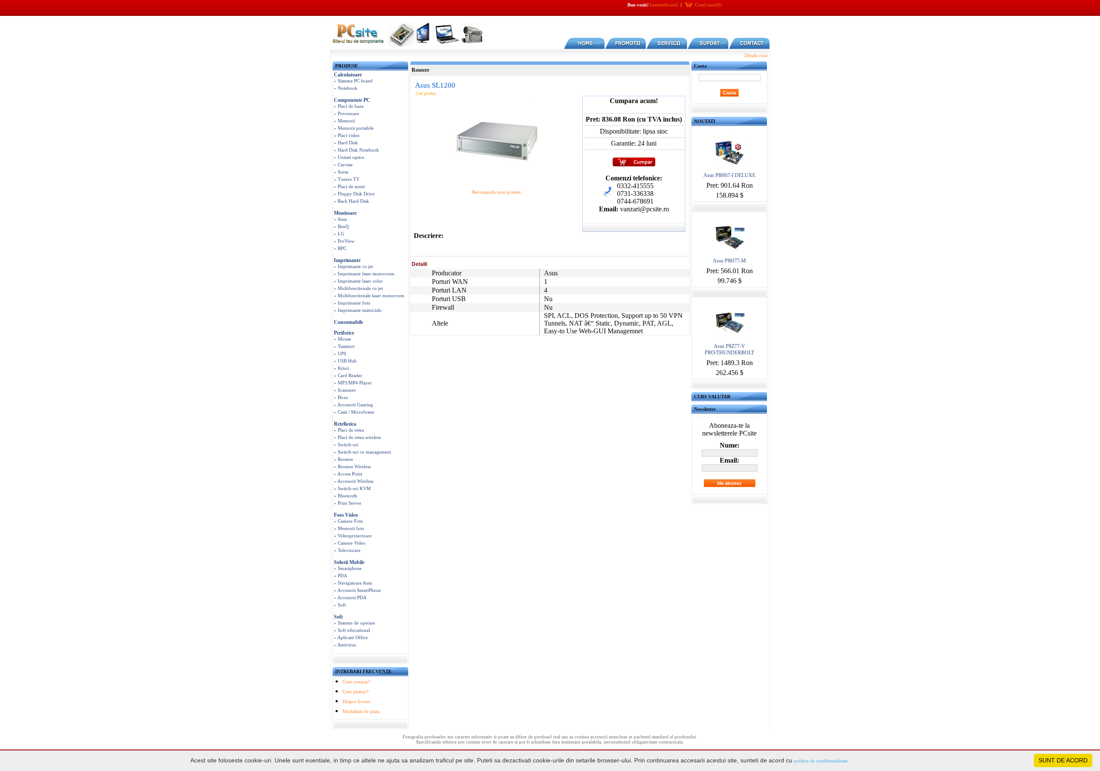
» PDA (340, 575)
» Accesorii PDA (350, 597)
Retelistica (345, 424)
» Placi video (347, 135)
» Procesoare (346, 113)
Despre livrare (356, 701)
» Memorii (344, 120)
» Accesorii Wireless (353, 481)
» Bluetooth (345, 495)
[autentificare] (664, 4)
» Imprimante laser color (358, 280)
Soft (338, 617)
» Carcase (343, 164)
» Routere (343, 459)
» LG (339, 233)
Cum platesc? (355, 691)
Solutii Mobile (349, 562)
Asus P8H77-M (729, 261)
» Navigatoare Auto (353, 582)
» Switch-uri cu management (362, 451)
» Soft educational (352, 630)
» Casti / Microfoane (354, 411)
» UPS (340, 353)
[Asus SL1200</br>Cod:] (496, 180)
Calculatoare (348, 75)
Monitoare (345, 213)
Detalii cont (756, 55)
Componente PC (352, 100)
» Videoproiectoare (353, 535)
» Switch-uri (346, 444)
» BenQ (341, 226)
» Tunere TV (347, 179)
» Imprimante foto (352, 302)
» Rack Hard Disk (351, 201)
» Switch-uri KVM (352, 488)
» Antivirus (345, 644)
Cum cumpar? (356, 681)
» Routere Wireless (352, 466)
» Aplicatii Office (351, 637)
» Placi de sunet (349, 186)
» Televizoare (347, 550)
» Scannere (345, 390)
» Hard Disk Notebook (356, 149)
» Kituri (341, 368)
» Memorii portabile (354, 128)
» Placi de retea (349, 430)
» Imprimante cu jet (353, 266)
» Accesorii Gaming (353, 404)
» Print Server (347, 503)
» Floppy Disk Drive (354, 193)
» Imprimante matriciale (358, 310)
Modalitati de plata (360, 711)
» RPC (340, 248)
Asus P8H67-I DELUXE (729, 175)
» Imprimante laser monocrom (364, 273)
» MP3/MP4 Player (353, 382)
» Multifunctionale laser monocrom (369, 295)
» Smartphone (348, 568)
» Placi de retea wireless (357, 437)
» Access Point (348, 473)
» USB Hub (345, 360)
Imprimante (347, 260)
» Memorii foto (349, 528)
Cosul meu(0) (708, 4)
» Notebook (346, 88)
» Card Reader (348, 375)
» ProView (344, 241)
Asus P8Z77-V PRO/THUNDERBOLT (729, 349)
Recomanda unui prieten (496, 192)
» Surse (341, 171)
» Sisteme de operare (354, 622)
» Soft (340, 604)
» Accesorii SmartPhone (357, 590)
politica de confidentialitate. (821, 760)
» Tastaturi (344, 346)
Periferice (344, 333)
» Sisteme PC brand (353, 80)
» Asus (340, 219)
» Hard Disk (346, 142)
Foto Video (346, 515)
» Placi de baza (349, 106)
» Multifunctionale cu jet (358, 288)
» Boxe (341, 397)
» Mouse (342, 338)
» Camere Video (350, 542)
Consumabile (348, 322)
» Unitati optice (349, 157)
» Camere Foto (348, 521)
